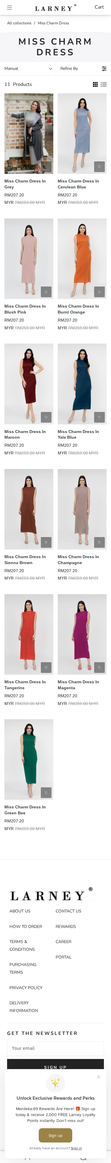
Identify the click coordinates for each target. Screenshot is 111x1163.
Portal (64, 957)
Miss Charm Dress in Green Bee (25, 810)
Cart (99, 7)
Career (63, 942)
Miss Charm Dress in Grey (25, 184)
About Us (19, 911)
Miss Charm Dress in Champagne (78, 559)
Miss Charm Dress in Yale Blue (78, 434)
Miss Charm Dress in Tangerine (25, 684)
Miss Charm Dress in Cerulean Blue (78, 184)
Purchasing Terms (22, 968)
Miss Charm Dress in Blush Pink (25, 309)
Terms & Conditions (22, 945)
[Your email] (55, 1048)
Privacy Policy (25, 988)
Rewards (66, 926)
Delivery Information (23, 1007)
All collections (19, 23)
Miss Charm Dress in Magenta (78, 684)
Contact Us (68, 911)
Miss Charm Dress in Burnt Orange (78, 309)
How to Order (25, 926)
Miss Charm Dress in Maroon (25, 434)
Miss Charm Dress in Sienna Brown (25, 559)
